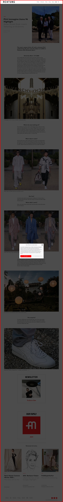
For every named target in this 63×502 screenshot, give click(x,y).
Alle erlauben (26, 256)
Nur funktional (37, 256)
